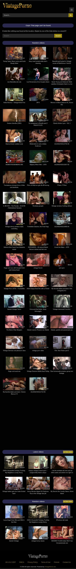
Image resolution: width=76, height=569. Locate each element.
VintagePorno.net (50, 566)
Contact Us (67, 562)
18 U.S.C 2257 (10, 562)
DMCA (21, 562)
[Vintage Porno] (38, 6)
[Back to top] (70, 563)
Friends (56, 562)
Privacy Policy (33, 562)
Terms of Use (45, 562)
